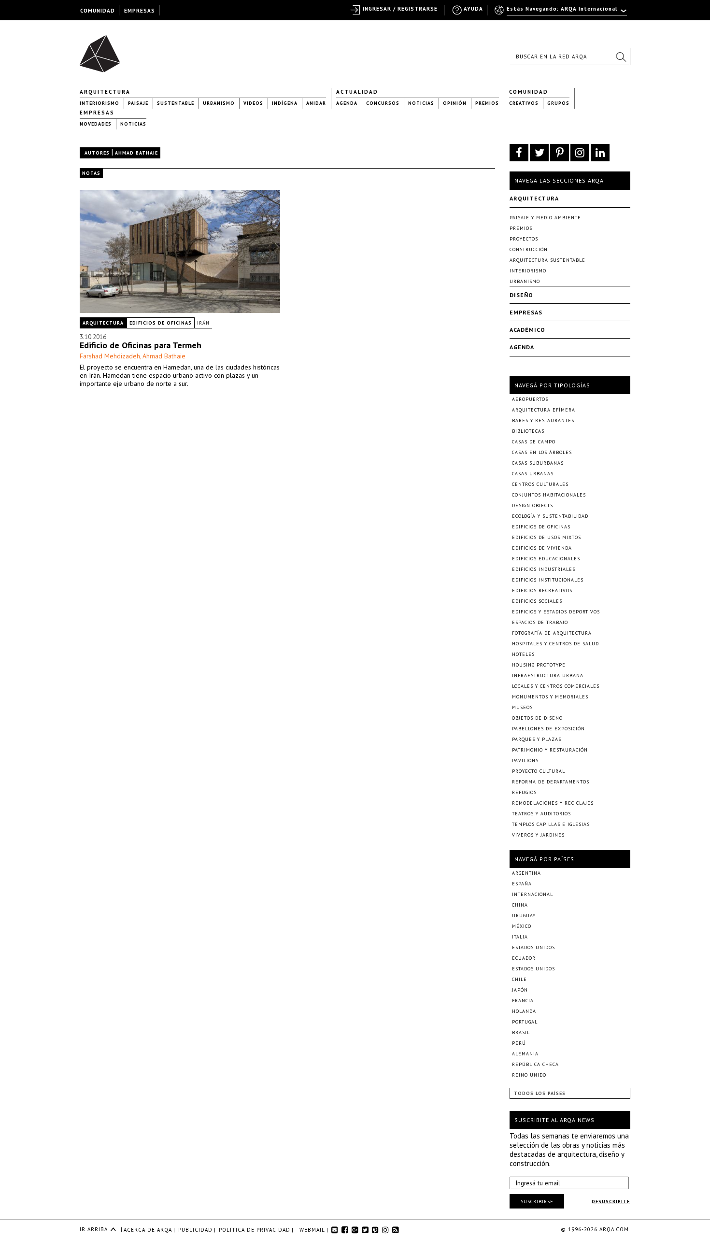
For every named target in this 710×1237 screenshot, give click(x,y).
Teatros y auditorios (541, 813)
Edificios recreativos (542, 590)
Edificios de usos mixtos (546, 537)
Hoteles (523, 654)
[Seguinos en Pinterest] (559, 152)
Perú (519, 1043)
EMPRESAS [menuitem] (139, 10)
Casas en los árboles (542, 452)
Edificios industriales (543, 569)
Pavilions (525, 760)
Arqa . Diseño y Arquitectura (103, 49)
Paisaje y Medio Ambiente (545, 217)
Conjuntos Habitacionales (549, 495)
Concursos (382, 103)
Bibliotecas (528, 431)
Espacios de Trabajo (540, 622)
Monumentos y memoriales (550, 697)
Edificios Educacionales (546, 558)
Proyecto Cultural (538, 771)
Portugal (525, 1022)
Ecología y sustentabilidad (550, 516)
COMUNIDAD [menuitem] (97, 10)
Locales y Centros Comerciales (555, 686)
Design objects (532, 505)
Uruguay (524, 915)
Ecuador (524, 958)
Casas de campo (533, 442)
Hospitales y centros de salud (555, 643)
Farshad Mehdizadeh (110, 356)
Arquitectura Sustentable (547, 260)
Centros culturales (540, 484)
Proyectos (524, 239)
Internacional (532, 894)
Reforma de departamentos (550, 782)
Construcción (529, 249)
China (520, 905)
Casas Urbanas (533, 473)
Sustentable (175, 103)
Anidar (316, 103)
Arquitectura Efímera (543, 410)
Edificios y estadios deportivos (556, 612)
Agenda (346, 103)
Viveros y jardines (538, 835)
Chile (519, 979)
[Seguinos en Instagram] (579, 152)
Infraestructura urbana (547, 675)
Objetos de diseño (537, 718)
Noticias (421, 103)
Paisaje (138, 103)
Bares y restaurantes (543, 420)
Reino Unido (529, 1075)
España (522, 884)
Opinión (455, 103)
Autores (97, 153)
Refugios (524, 792)
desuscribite (611, 1201)
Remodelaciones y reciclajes (553, 803)
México (521, 926)
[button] (620, 56)
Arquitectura (105, 91)
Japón (520, 990)
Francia (523, 1000)
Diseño (521, 295)
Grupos (558, 103)
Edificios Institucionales (547, 580)
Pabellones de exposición (548, 728)
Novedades (96, 124)
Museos (522, 707)
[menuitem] (561, 13)
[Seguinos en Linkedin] (600, 152)
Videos (253, 103)
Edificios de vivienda (542, 548)
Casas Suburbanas (538, 463)
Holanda (524, 1011)
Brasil (521, 1032)
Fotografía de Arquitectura (552, 633)
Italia (520, 937)
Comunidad (528, 91)
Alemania (525, 1054)
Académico (527, 329)
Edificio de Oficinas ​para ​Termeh (140, 345)
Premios (487, 103)
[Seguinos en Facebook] (519, 152)
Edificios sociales (537, 601)
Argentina (526, 873)
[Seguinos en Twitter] (539, 152)
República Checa (535, 1064)
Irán (203, 323)
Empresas (97, 112)
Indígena (285, 103)
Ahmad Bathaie (163, 356)
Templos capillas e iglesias (551, 824)
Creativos (524, 103)
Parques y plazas (536, 739)
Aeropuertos (530, 399)
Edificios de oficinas (160, 323)
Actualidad (357, 91)
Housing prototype (539, 665)
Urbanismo (219, 103)
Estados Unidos (533, 947)
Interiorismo (99, 103)
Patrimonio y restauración (550, 750)
